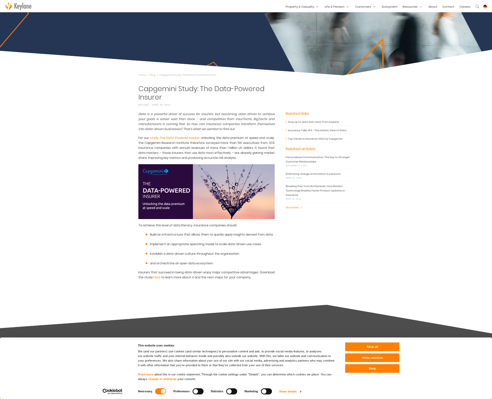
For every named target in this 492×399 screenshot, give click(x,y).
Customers (363, 7)
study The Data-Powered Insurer (174, 138)
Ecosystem (390, 7)
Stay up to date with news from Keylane (313, 122)
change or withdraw (162, 379)
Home (142, 75)
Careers (465, 7)
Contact (448, 7)
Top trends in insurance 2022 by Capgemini (315, 139)
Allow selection (372, 357)
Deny (372, 368)
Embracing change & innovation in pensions (313, 174)
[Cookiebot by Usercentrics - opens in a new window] (112, 391)
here (157, 277)
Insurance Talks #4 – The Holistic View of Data (317, 130)
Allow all (372, 346)
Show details (288, 391)
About (432, 7)
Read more (146, 374)
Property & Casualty (300, 7)
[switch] (198, 391)
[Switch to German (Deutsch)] (485, 7)
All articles (292, 207)
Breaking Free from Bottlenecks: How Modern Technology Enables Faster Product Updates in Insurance (315, 190)
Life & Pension (334, 7)
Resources (410, 7)
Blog (152, 75)
